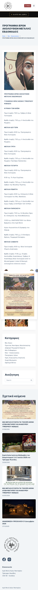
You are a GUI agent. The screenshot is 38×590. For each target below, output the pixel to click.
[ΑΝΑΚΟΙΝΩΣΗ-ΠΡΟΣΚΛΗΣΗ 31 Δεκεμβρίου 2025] (19, 508)
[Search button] (31, 380)
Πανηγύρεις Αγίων (11, 355)
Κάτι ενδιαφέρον (11, 350)
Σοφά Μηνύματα (11, 360)
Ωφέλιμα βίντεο (10, 363)
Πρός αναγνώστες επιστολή (15, 358)
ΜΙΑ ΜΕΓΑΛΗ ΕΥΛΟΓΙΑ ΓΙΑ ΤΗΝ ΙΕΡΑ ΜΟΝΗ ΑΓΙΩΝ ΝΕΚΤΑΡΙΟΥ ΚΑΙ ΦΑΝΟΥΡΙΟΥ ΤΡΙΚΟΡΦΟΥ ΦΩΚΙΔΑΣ (18, 424)
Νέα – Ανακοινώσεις (12, 353)
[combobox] (17, 380)
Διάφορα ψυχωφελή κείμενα (15, 348)
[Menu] (34, 6)
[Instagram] (9, 559)
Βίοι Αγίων (8, 343)
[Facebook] (4, 559)
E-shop (28, 5)
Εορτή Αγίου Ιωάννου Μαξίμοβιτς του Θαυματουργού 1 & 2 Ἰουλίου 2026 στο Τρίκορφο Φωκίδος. (16, 457)
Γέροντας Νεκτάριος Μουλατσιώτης (17, 345)
